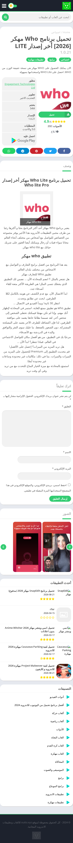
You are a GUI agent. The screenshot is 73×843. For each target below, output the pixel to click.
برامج (52, 59)
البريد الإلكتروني (61, 468)
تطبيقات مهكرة (35, 59)
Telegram (22, 151)
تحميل (51, 114)
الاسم (67, 452)
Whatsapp (8, 151)
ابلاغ (53, 131)
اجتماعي (55, 32)
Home (66, 32)
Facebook (64, 151)
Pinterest (36, 151)
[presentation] (69, 547)
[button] (5, 17)
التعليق (66, 406)
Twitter (50, 151)
